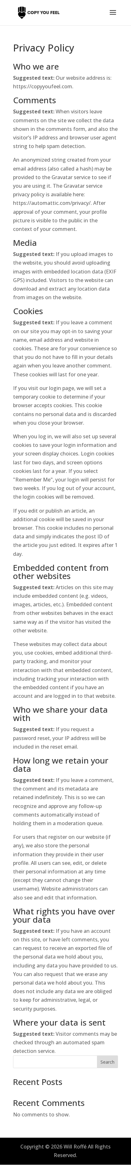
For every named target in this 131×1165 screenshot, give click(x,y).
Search (107, 1062)
